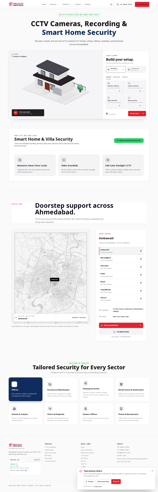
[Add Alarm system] (142, 105)
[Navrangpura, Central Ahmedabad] (51, 271)
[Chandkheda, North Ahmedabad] (44, 252)
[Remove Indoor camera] (137, 91)
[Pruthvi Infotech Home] (16, 4)
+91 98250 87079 (123, 450)
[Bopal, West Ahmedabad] (30, 297)
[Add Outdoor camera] (122, 91)
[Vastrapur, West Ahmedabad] (38, 278)
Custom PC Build (50, 461)
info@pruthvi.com (123, 453)
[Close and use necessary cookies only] (152, 471)
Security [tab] (108, 77)
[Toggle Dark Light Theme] (111, 4)
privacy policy (98, 486)
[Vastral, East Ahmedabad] (70, 283)
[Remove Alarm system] (137, 105)
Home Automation (50, 453)
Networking (48, 458)
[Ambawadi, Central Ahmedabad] (55, 284)
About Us (84, 464)
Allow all (116, 481)
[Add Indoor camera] (142, 91)
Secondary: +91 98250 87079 (121, 337)
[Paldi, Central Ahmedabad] (48, 293)
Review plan (134, 113)
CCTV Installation (50, 447)
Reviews (88, 4)
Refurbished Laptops (87, 453)
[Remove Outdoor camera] (116, 91)
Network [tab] (125, 77)
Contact (78, 4)
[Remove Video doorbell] (116, 105)
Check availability (111, 325)
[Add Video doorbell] (122, 105)
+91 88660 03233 (122, 332)
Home (44, 4)
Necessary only (103, 481)
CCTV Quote (84, 455)
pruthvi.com (121, 455)
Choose (90, 481)
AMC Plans (48, 455)
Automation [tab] (116, 77)
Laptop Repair (49, 450)
